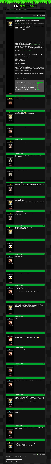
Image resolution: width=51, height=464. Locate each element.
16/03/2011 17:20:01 (19, 378)
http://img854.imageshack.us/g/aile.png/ (35, 44)
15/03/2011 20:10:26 (19, 254)
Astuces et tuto (13, 12)
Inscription (20, 9)
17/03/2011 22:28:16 (19, 440)
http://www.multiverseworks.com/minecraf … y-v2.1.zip (34, 49)
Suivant (43, 15)
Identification (25, 9)
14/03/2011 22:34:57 (19, 225)
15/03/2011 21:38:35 (19, 301)
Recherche (16, 9)
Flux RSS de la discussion (41, 458)
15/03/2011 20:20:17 (19, 285)
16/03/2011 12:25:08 (19, 363)
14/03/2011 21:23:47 (19, 168)
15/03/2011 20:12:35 (19, 270)
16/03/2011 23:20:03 (19, 394)
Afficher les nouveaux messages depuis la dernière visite (13, 460)
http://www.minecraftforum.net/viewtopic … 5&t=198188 (21, 22)
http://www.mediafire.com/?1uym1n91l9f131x (26, 50)
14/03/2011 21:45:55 (19, 182)
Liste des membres (11, 9)
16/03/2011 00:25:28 (19, 332)
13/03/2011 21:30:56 (19, 124)
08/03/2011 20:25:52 (19, 17)
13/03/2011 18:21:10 (19, 96)
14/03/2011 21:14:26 (19, 153)
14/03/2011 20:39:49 (19, 139)
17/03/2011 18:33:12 (19, 425)
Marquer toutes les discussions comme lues (12, 461)
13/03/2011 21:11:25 (19, 110)
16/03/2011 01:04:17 (19, 347)
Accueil (7, 9)
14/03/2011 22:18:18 (19, 211)
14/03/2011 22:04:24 (19, 196)
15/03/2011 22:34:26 (19, 316)
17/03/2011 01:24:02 (19, 409)
